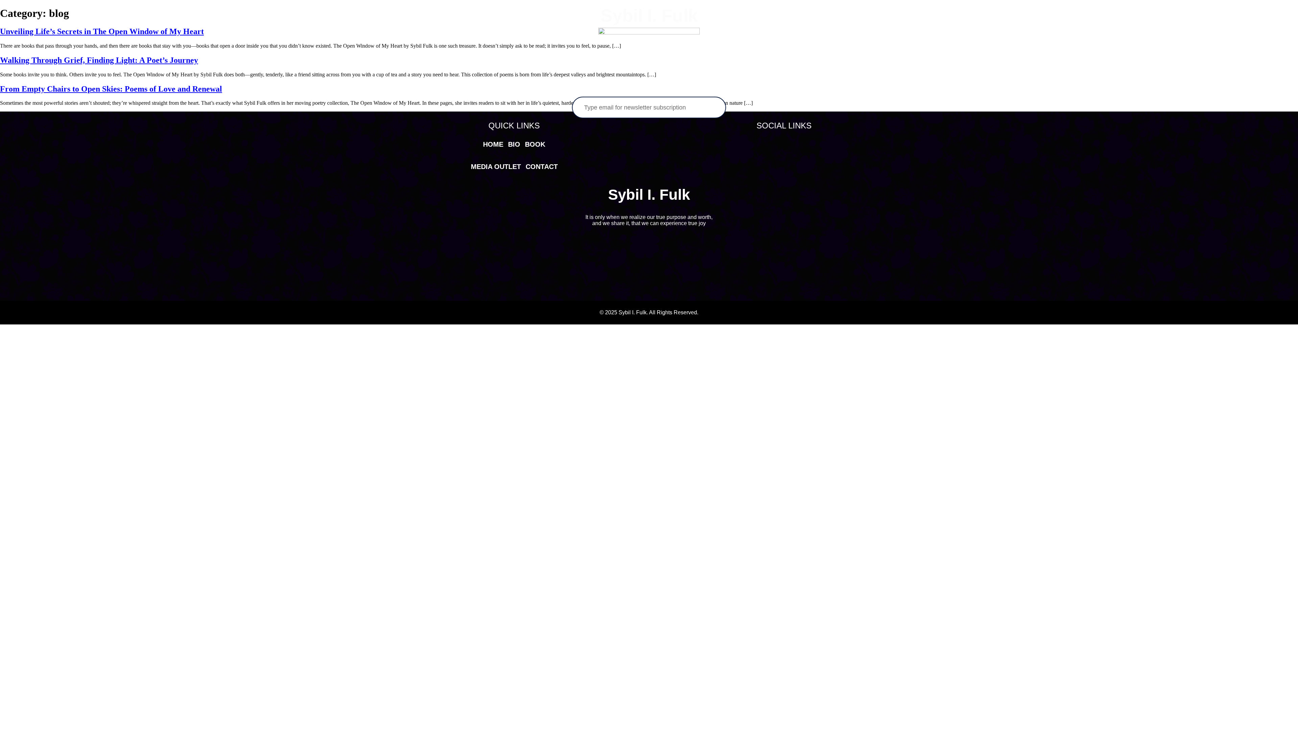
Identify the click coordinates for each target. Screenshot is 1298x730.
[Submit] (706, 107)
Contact (823, 27)
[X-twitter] (776, 143)
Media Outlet (772, 27)
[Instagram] (807, 143)
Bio (506, 27)
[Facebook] (761, 143)
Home (478, 27)
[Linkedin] (791, 143)
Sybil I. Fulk (649, 15)
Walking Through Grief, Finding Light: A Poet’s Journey (99, 60)
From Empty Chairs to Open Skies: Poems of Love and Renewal (111, 88)
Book (533, 27)
